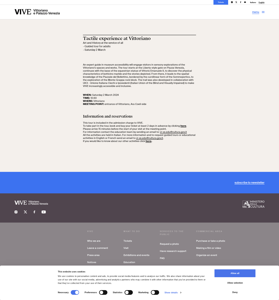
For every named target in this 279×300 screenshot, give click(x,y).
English (261, 2)
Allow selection (235, 283)
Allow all (235, 273)
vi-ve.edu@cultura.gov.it (173, 132)
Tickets (221, 2)
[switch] (103, 292)
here (183, 125)
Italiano (253, 2)
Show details (171, 292)
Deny (235, 292)
